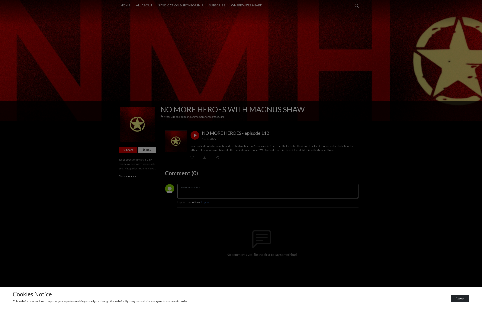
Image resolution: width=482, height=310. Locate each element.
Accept (460, 298)
